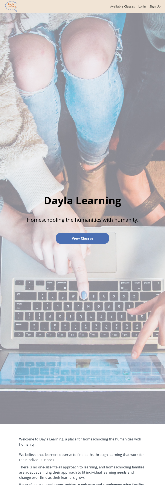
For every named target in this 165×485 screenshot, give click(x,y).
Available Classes (122, 6)
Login (142, 6)
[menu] (134, 6)
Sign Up (155, 6)
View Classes (82, 238)
